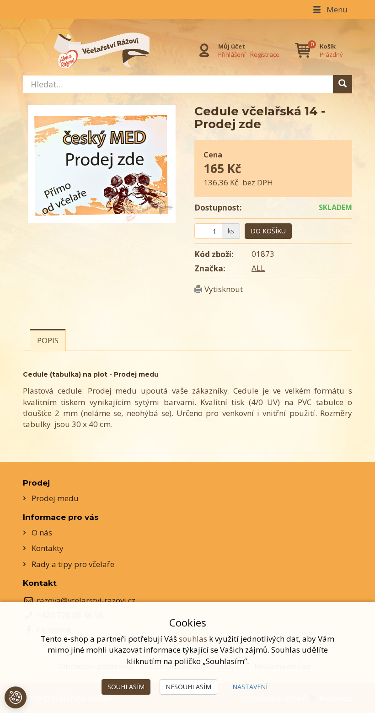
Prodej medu (55, 498)
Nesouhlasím (188, 686)
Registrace (264, 54)
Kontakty (48, 548)
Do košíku (268, 231)
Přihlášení (232, 54)
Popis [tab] (48, 340)
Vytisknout (223, 289)
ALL (258, 268)
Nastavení (250, 686)
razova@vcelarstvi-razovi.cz (86, 600)
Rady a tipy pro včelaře (73, 564)
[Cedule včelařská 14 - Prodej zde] (102, 164)
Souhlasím (126, 686)
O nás (42, 532)
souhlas (193, 638)
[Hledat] (342, 84)
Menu (336, 9)
